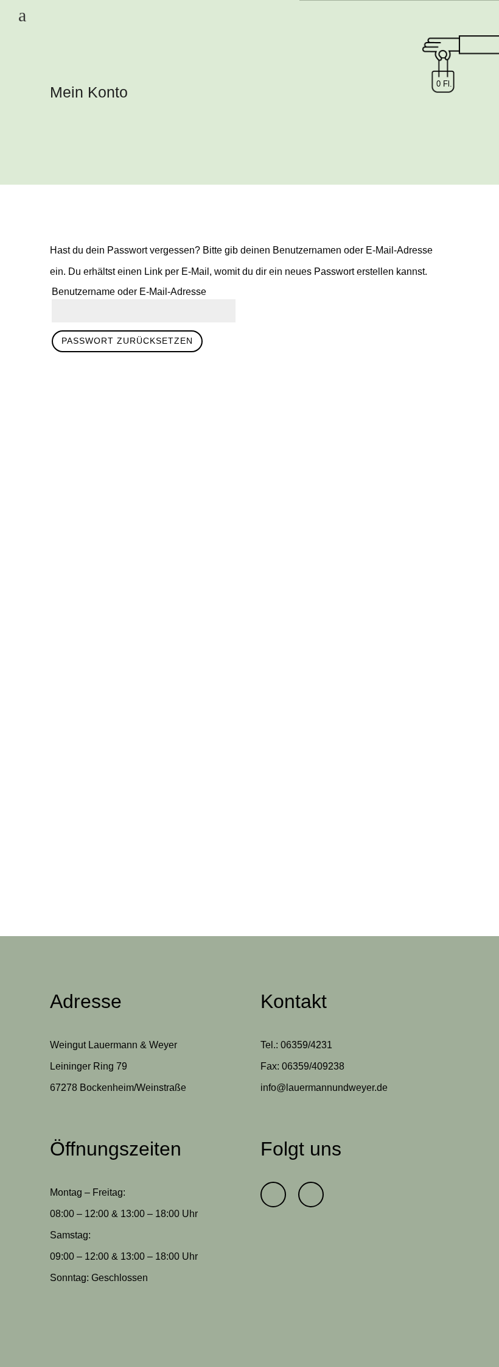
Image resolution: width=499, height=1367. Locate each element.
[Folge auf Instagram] (311, 1194)
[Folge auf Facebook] (273, 1194)
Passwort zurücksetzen (127, 341)
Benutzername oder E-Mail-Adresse (129, 291)
